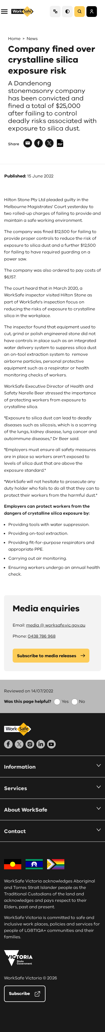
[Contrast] (67, 11)
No (82, 701)
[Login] (91, 11)
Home (14, 39)
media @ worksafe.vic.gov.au (55, 625)
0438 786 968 (41, 636)
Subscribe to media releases (46, 656)
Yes (65, 701)
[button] (4, 11)
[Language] (55, 11)
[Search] (79, 11)
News (32, 39)
